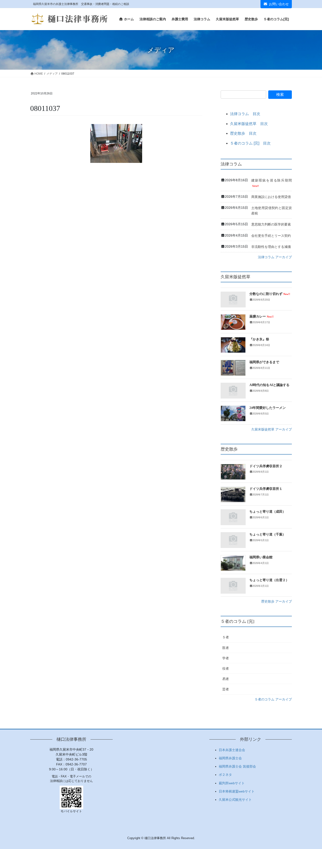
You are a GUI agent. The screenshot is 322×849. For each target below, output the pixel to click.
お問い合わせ (279, 4)
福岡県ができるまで (264, 362)
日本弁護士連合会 (232, 750)
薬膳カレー (261, 316)
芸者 (225, 689)
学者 (225, 658)
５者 (225, 637)
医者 (225, 648)
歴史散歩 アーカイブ (276, 601)
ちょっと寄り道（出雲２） (269, 580)
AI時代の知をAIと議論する (269, 385)
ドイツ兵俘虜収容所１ (265, 489)
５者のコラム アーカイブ (273, 699)
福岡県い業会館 (260, 557)
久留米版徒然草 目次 (249, 124)
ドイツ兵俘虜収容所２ (265, 466)
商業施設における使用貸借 (271, 197)
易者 (225, 679)
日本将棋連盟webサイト (237, 791)
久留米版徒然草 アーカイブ (271, 429)
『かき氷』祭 (259, 339)
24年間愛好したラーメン (267, 408)
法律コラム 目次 (245, 114)
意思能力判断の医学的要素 (271, 224)
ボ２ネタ (225, 775)
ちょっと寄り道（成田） (267, 511)
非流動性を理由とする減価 (271, 247)
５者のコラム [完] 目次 (250, 143)
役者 (225, 668)
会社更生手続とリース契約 (271, 235)
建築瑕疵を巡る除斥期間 (271, 180)
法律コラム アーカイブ (275, 257)
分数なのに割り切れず (269, 294)
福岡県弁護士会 (230, 758)
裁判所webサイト (232, 783)
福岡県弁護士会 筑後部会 (237, 766)
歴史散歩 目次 (243, 133)
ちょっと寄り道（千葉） (267, 534)
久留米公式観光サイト (235, 799)
